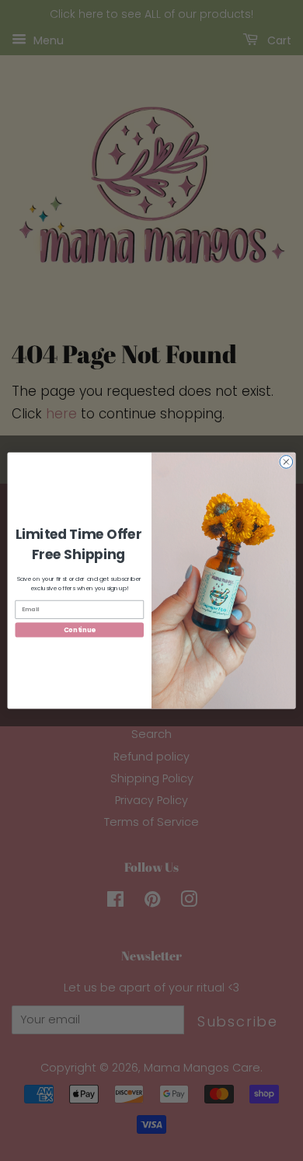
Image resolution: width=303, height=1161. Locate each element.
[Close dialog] (286, 461)
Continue (80, 630)
